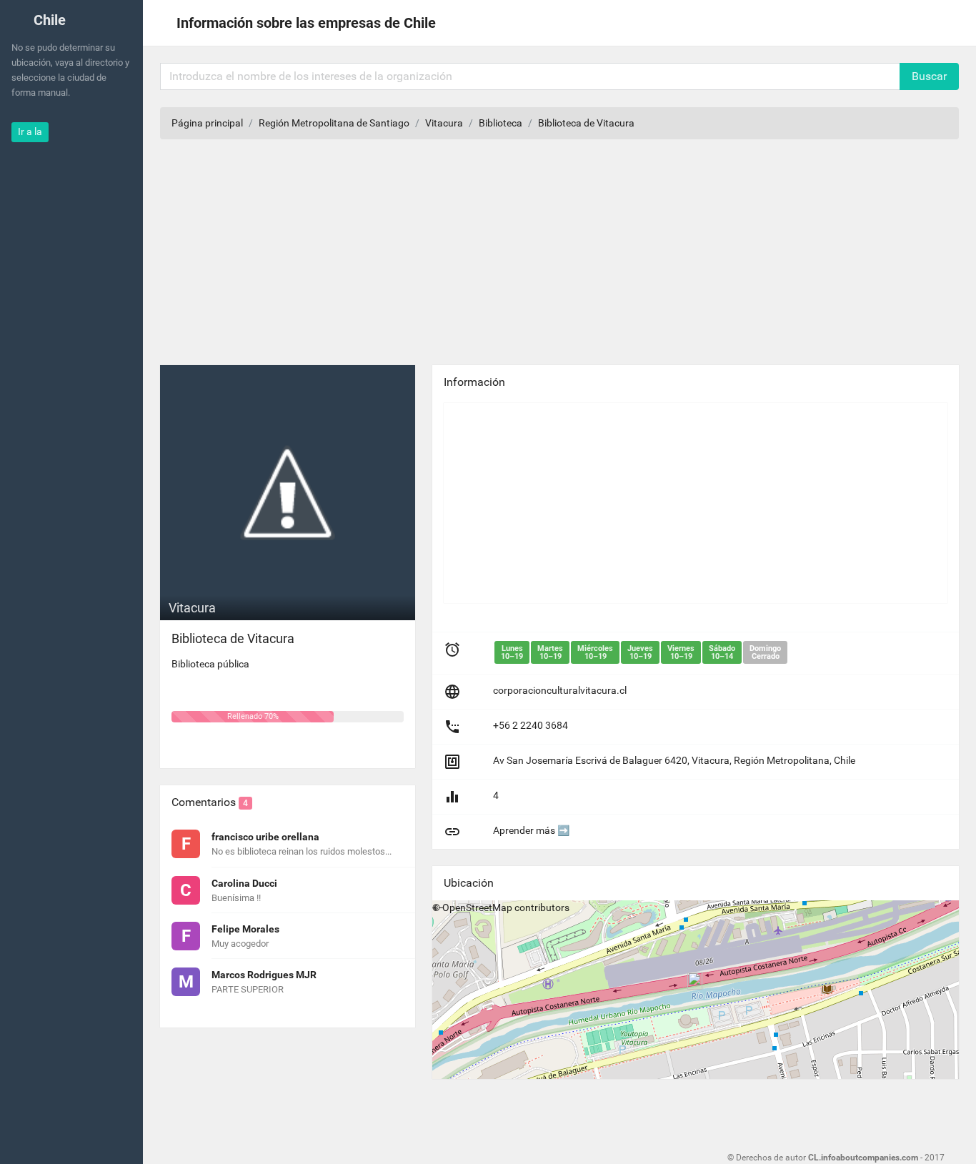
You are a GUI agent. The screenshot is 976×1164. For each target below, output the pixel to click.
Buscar (929, 76)
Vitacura (444, 123)
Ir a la (30, 131)
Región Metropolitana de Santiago (334, 123)
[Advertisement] (695, 503)
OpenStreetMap (477, 907)
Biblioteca (500, 123)
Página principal (207, 123)
